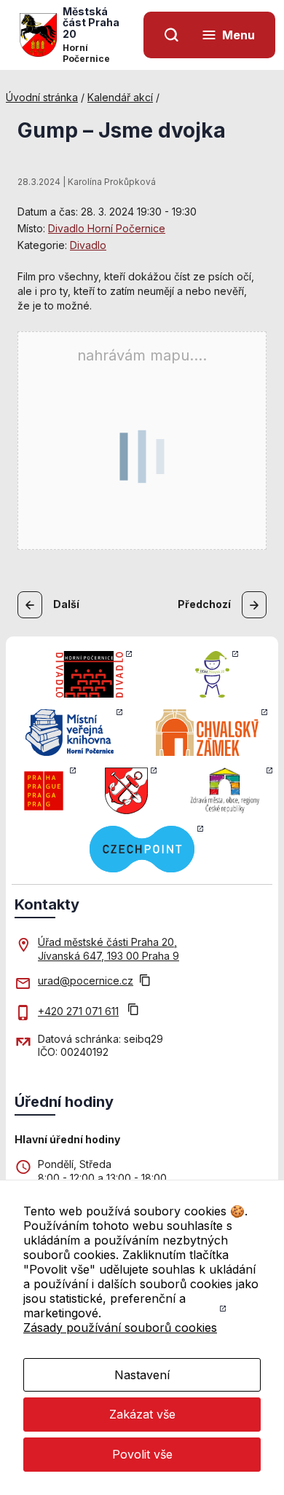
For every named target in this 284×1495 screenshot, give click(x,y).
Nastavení (142, 1375)
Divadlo (88, 245)
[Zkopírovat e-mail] (145, 981)
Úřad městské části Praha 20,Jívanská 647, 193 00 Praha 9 (108, 948)
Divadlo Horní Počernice (106, 228)
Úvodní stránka (42, 97)
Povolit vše (142, 1454)
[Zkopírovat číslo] (133, 1011)
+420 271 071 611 (78, 1011)
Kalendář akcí (120, 97)
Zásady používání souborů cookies (120, 1327)
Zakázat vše (142, 1414)
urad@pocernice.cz (85, 980)
